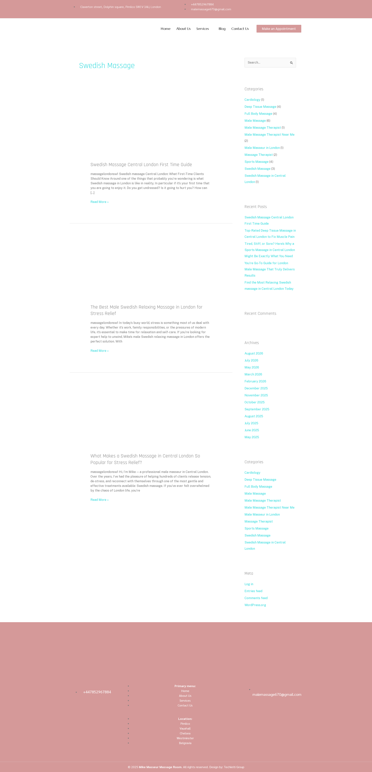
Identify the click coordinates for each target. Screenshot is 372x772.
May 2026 (252, 367)
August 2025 (254, 416)
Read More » (99, 202)
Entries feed (253, 591)
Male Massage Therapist (263, 127)
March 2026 (253, 374)
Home (165, 28)
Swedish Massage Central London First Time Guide (141, 164)
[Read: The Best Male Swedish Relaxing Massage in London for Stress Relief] (151, 269)
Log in (249, 584)
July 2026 (251, 360)
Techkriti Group (234, 767)
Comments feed (256, 598)
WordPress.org (255, 605)
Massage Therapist (259, 155)
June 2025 (252, 430)
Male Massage (255, 120)
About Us (183, 28)
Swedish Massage (257, 169)
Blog (222, 28)
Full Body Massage (258, 114)
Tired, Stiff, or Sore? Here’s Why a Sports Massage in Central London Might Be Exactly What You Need (270, 250)
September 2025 (257, 409)
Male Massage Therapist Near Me (269, 134)
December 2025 (256, 388)
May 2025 (252, 437)
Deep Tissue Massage (260, 107)
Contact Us (240, 28)
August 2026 (254, 353)
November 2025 (256, 395)
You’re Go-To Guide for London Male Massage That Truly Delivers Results (270, 269)
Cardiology (252, 100)
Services (202, 28)
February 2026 (255, 381)
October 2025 (255, 402)
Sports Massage (257, 162)
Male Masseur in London (262, 148)
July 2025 (251, 423)
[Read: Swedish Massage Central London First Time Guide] (151, 127)
